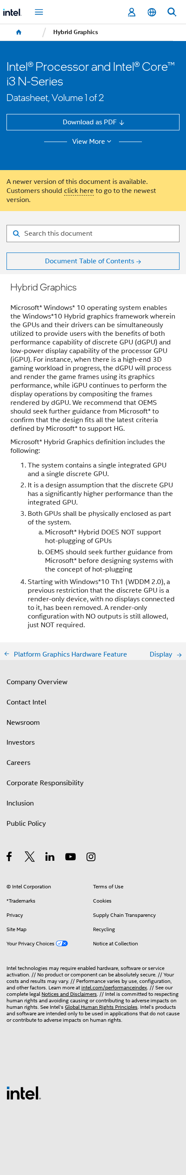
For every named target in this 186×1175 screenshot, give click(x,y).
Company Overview (36, 681)
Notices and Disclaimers (69, 994)
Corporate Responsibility (44, 782)
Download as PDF (90, 121)
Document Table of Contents (89, 260)
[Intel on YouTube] (71, 858)
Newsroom (23, 722)
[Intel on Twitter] (30, 858)
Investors (20, 742)
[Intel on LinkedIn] (50, 858)
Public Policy (26, 823)
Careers (18, 762)
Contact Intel (26, 702)
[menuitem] (19, 32)
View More (88, 141)
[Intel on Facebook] (9, 858)
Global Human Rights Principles (101, 1007)
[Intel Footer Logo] (23, 1092)
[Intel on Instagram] (91, 858)
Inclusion (20, 803)
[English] (151, 12)
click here (79, 190)
